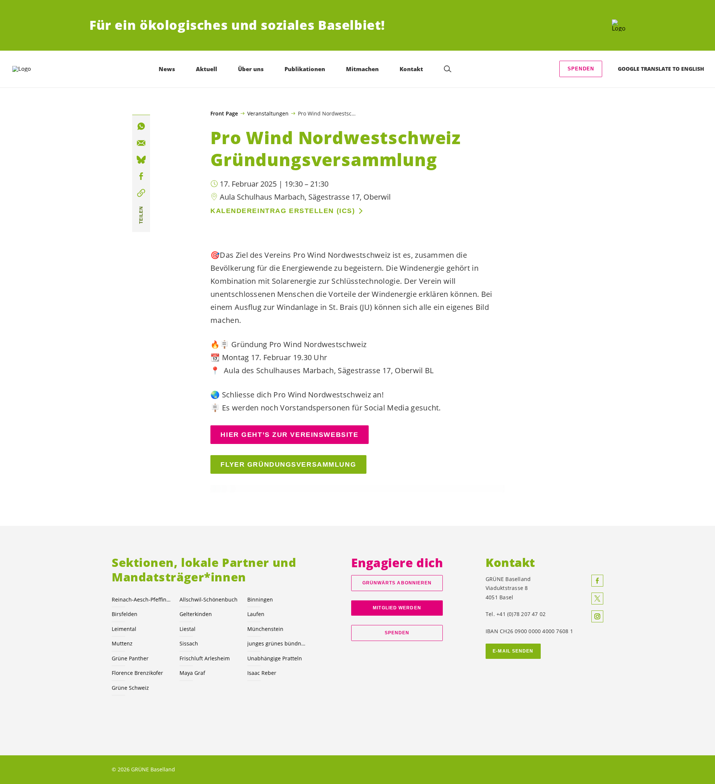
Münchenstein (265, 628)
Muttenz (122, 643)
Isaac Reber (261, 672)
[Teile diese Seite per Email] (141, 143)
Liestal (187, 628)
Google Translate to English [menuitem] (661, 68)
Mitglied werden (397, 607)
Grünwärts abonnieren (397, 582)
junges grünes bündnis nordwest (276, 643)
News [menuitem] (167, 69)
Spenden (581, 69)
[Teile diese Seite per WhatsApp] (141, 126)
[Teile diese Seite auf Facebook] (141, 176)
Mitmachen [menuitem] (362, 69)
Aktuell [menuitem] (206, 69)
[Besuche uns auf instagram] (597, 616)
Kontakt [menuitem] (411, 69)
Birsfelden (124, 614)
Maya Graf (192, 672)
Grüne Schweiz (130, 687)
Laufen (255, 614)
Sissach (188, 643)
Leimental (124, 628)
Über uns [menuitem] (251, 69)
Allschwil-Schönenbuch (208, 599)
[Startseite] (619, 25)
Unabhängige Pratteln (274, 658)
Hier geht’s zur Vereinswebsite (289, 434)
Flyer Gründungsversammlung (288, 464)
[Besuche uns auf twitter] (597, 598)
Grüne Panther (130, 658)
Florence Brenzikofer (137, 672)
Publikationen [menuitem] (305, 69)
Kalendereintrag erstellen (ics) (282, 211)
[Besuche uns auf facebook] (597, 581)
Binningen (260, 599)
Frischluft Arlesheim (204, 658)
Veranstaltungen (268, 113)
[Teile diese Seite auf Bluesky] (141, 159)
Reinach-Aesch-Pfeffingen (141, 599)
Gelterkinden (195, 614)
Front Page (224, 113)
